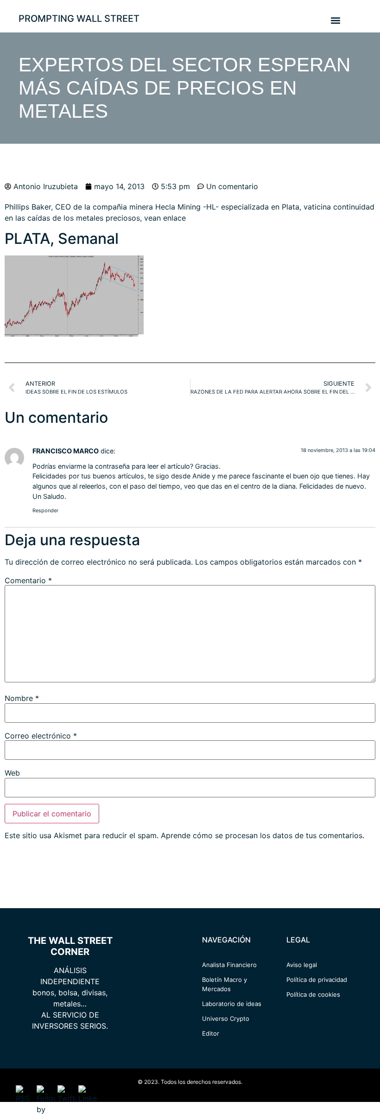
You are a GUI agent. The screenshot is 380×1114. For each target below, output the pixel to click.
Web (12, 773)
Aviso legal (301, 964)
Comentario (28, 580)
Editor (210, 1033)
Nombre (22, 698)
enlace (174, 218)
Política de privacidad (316, 979)
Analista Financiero (229, 964)
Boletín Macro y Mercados (224, 984)
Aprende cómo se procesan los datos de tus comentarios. (262, 835)
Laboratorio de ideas (231, 1003)
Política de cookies (313, 994)
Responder (45, 510)
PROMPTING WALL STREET (79, 18)
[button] (335, 20)
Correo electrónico (41, 735)
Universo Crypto (225, 1018)
